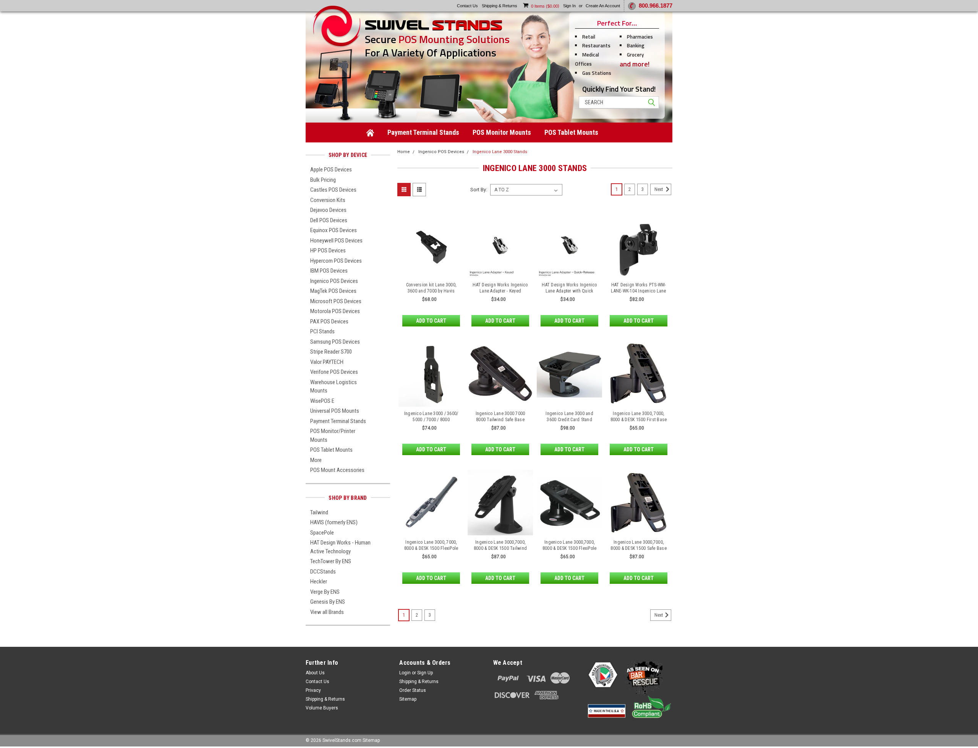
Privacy (313, 690)
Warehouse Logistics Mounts (333, 386)
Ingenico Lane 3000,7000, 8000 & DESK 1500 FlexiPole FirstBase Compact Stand (569, 548)
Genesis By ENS (327, 601)
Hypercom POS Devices (336, 260)
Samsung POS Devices (335, 341)
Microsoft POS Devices (335, 301)
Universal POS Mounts (334, 410)
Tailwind (319, 512)
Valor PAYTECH (326, 362)
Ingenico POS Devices (334, 281)
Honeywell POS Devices (336, 240)
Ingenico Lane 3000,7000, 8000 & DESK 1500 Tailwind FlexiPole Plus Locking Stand (500, 548)
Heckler (318, 581)
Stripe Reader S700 (331, 351)
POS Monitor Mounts (502, 132)
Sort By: (478, 189)
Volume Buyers (322, 708)
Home (403, 151)
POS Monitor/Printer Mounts (332, 435)
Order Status (412, 690)
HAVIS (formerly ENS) (334, 522)
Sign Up (425, 672)
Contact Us (317, 681)
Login (405, 672)
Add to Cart (431, 321)
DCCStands (323, 571)
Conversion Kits (327, 200)
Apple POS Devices (331, 169)
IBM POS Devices (329, 270)
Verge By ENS (325, 591)
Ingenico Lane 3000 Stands (500, 151)
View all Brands (327, 612)
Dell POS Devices (328, 220)
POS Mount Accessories (337, 470)
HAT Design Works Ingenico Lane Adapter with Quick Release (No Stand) (569, 291)
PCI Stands (322, 331)
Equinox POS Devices (333, 230)
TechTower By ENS (330, 561)
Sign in (569, 5)
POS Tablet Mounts (571, 132)
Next (659, 189)
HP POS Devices (328, 250)
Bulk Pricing (323, 179)
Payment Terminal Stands (423, 132)
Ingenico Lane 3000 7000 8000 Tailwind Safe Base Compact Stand (500, 419)
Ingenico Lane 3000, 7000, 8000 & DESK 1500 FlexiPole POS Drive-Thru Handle (431, 548)
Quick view (431, 272)
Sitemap (407, 699)
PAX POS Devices (329, 321)
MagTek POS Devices (333, 291)
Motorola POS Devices (335, 311)
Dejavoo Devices (328, 210)
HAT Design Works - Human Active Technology (340, 547)
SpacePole (322, 532)
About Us (315, 672)
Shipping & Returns (325, 699)
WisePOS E (322, 400)
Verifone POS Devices (334, 371)
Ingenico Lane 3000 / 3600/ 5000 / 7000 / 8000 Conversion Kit (431, 419)
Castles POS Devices (333, 189)
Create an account (603, 5)
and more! (634, 64)
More (316, 460)
